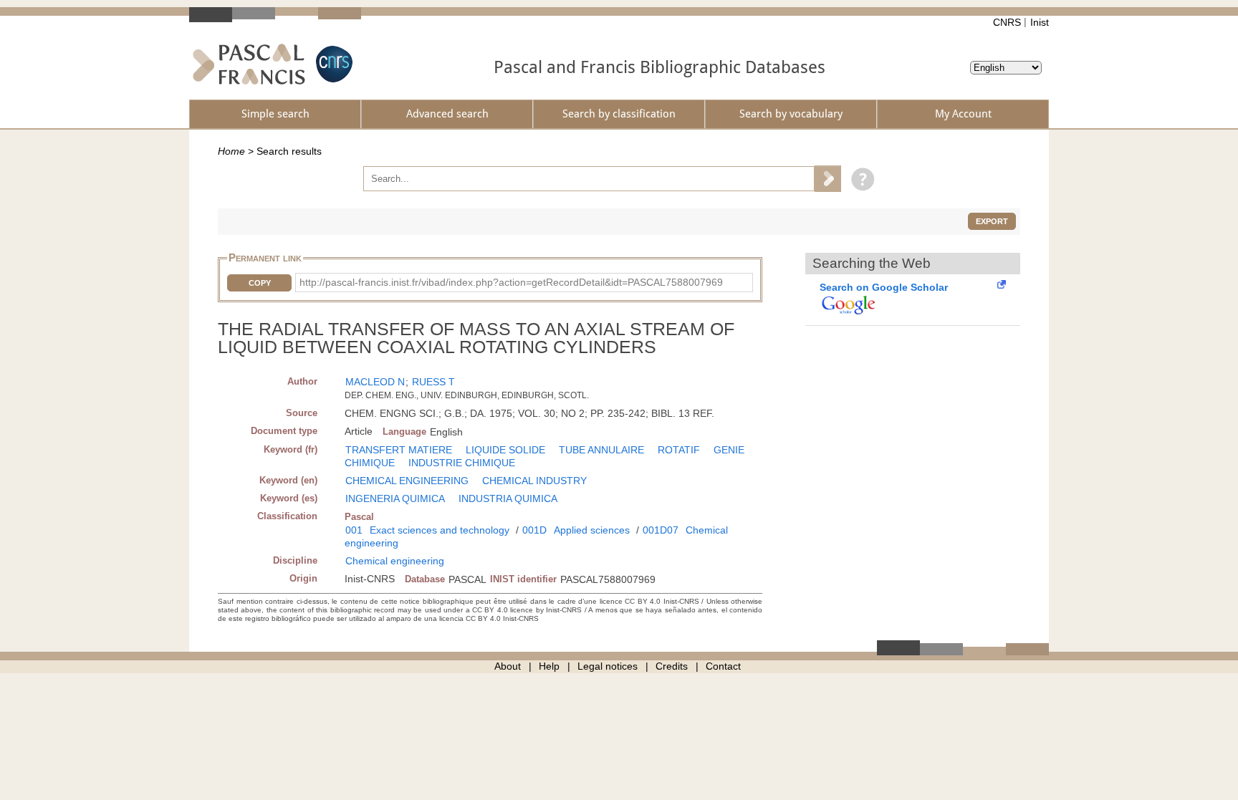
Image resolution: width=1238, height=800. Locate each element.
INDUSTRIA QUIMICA (508, 498)
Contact (723, 666)
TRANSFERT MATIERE (398, 450)
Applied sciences (592, 530)
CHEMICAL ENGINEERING (407, 480)
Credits (672, 666)
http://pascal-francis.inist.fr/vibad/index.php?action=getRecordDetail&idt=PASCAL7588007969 (511, 282)
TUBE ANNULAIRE (601, 450)
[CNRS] (332, 64)
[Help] (859, 178)
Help (549, 666)
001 (354, 530)
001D (534, 530)
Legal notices (607, 666)
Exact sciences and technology (439, 530)
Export (992, 221)
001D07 (660, 530)
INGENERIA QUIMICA (395, 498)
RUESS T (433, 381)
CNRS (1007, 22)
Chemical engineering (394, 561)
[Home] (249, 64)
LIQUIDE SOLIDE (505, 450)
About (507, 666)
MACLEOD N (375, 381)
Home (231, 151)
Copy (260, 283)
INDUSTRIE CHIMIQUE (461, 462)
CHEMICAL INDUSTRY (534, 480)
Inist (1039, 22)
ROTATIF (679, 450)
